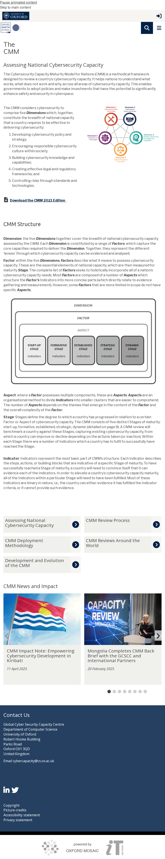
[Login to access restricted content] (159, 16)
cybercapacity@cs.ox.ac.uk (33, 761)
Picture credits (14, 810)
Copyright (11, 805)
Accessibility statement (21, 815)
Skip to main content (15, 7)
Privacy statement (17, 820)
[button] (147, 28)
